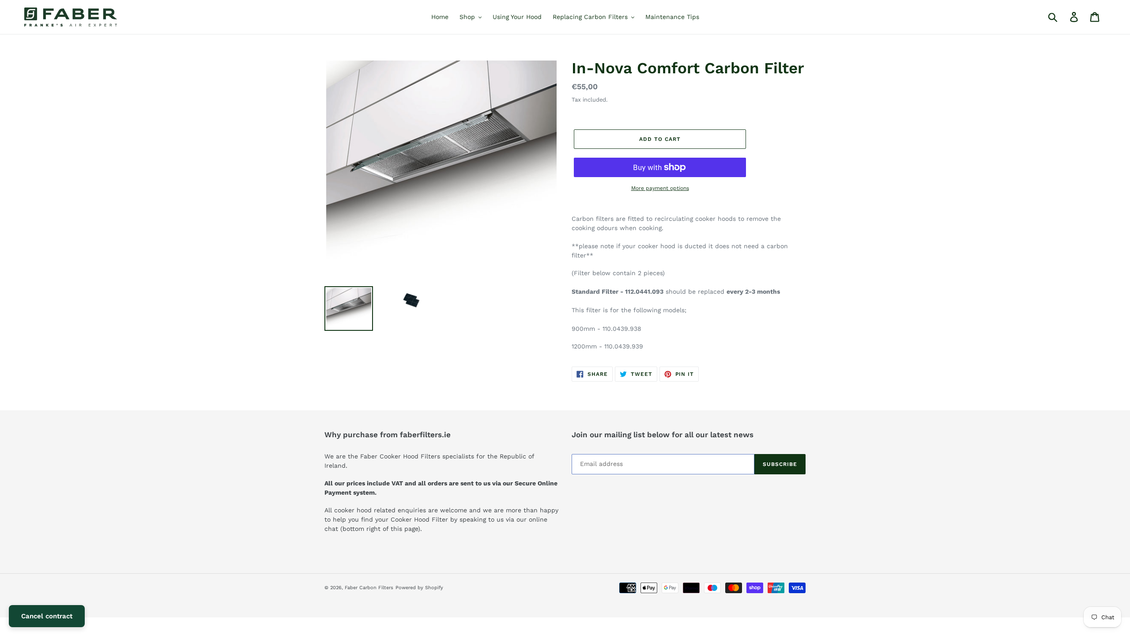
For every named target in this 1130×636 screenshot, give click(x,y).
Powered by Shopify (419, 588)
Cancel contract (46, 616)
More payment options (660, 188)
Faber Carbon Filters (369, 588)
